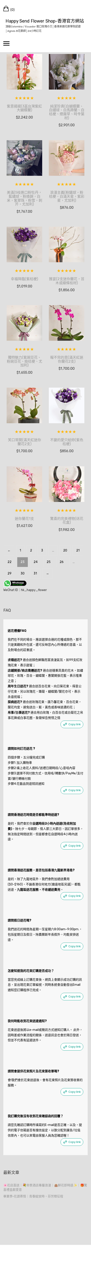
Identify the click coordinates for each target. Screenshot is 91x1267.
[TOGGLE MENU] (6, 43)
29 (9, 573)
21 (78, 550)
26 (62, 562)
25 (49, 562)
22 (9, 562)
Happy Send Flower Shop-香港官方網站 (45, 21)
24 (36, 562)
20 (65, 550)
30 (23, 573)
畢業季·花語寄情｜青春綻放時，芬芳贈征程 (33, 1196)
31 (35, 573)
